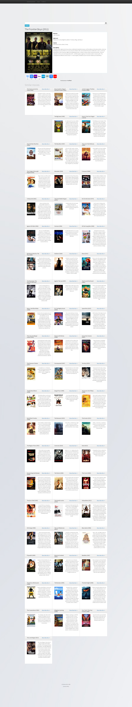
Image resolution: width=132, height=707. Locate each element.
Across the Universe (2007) (87, 336)
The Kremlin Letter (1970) (59, 501)
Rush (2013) (85, 445)
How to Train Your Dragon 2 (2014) (88, 117)
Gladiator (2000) (58, 253)
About (38, 1)
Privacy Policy (66, 686)
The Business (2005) (59, 583)
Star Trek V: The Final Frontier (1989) (87, 611)
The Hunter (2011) (86, 418)
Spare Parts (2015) (86, 308)
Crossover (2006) (86, 171)
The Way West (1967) (59, 144)
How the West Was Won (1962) (32, 144)
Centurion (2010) (58, 445)
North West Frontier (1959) (32, 418)
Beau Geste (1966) (86, 528)
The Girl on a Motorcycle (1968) (33, 583)
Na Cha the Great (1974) (88, 199)
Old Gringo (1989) (31, 528)
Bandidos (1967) (86, 555)
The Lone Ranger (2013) (33, 637)
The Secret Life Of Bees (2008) (88, 391)
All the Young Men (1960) (88, 226)
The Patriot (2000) (58, 473)
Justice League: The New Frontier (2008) (88, 89)
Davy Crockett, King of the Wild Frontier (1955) (60, 89)
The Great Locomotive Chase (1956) (32, 89)
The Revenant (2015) (59, 418)
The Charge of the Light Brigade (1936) (32, 172)
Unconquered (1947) (59, 363)
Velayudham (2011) (87, 500)
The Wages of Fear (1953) (33, 445)
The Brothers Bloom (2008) (32, 391)
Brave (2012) (85, 253)
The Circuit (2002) (86, 473)
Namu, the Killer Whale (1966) (32, 309)
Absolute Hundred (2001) (59, 556)
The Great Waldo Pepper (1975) (60, 199)
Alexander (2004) (58, 171)
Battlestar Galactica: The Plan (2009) (33, 254)
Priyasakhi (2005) (31, 555)
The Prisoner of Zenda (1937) (32, 364)
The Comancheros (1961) (33, 610)
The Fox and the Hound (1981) (87, 281)
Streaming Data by (63, 80)
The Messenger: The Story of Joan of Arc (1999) (32, 282)
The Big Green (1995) (59, 116)
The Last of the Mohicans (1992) (88, 144)
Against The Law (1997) (60, 281)
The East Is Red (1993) (32, 500)
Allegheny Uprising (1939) (59, 611)
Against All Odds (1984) (32, 226)
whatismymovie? (31, 1)
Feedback (44, 1)
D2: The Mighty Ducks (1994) (59, 309)
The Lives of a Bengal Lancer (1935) (32, 336)
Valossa (64, 684)
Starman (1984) (58, 226)
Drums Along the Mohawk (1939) (33, 473)
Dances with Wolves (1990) (59, 336)
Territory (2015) (86, 363)
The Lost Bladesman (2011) (59, 528)
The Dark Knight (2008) (87, 583)
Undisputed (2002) (31, 199)
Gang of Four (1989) (59, 391)
